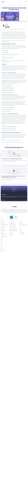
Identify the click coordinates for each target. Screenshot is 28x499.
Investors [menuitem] (2, 246)
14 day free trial (21, 114)
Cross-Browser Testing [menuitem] (3, 236)
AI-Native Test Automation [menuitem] (4, 224)
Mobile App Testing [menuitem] (3, 230)
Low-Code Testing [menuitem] (3, 226)
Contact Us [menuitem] (2, 249)
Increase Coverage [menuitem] (11, 223)
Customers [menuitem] (20, 230)
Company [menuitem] (2, 239)
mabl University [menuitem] (21, 232)
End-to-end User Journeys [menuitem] (12, 226)
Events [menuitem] (20, 229)
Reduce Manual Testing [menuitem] (12, 224)
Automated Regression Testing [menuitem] (13, 229)
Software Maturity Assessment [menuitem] (23, 224)
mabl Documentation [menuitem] (22, 233)
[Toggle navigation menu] (26, 2)
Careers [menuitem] (2, 243)
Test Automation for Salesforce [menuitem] (13, 230)
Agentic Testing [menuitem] (3, 223)
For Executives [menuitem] (11, 235)
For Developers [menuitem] (11, 233)
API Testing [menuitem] (2, 232)
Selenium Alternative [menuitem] (12, 227)
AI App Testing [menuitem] (2, 227)
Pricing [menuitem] (1, 238)
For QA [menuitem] (10, 232)
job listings (22, 142)
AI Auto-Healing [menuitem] (3, 235)
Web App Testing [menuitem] (3, 229)
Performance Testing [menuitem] (3, 233)
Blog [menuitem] (20, 226)
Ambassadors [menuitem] (21, 223)
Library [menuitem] (20, 227)
